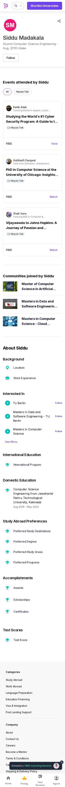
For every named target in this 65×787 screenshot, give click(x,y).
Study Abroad (14, 679)
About (9, 732)
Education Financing (18, 699)
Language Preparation (19, 692)
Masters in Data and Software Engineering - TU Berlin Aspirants (39, 304)
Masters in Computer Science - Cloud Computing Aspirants (39, 321)
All (7, 91)
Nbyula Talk (22, 91)
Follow (58, 403)
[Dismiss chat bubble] (62, 762)
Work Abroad (14, 686)
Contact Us (12, 738)
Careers (10, 745)
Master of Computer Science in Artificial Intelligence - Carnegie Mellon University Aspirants (38, 286)
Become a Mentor (16, 751)
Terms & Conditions (17, 758)
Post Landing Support (18, 712)
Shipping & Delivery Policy (21, 771)
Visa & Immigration (16, 705)
